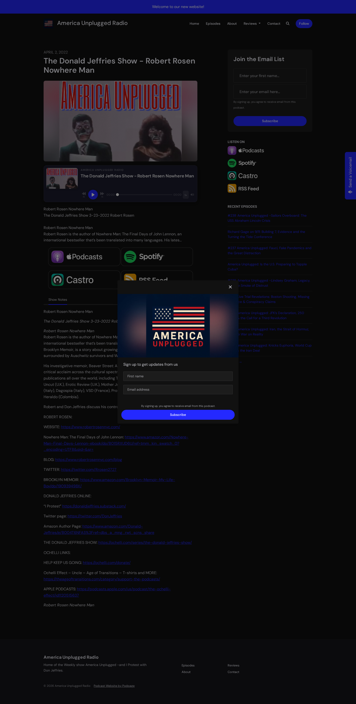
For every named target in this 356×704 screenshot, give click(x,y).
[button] (230, 287)
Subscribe (178, 414)
